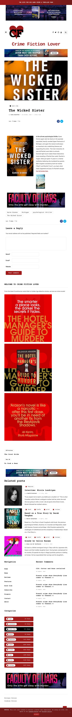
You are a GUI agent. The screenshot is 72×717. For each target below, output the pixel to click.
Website (8, 266)
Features (7, 581)
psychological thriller (42, 212)
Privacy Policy (10, 698)
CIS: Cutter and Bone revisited (50, 569)
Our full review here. (42, 171)
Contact (7, 598)
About (6, 602)
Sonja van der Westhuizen (33, 544)
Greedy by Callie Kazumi (38, 541)
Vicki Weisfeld (15, 114)
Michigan (25, 212)
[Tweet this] (61, 121)
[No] (70, 712)
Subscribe (8, 590)
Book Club (8, 586)
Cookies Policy (10, 701)
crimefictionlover (31, 493)
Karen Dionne (12, 212)
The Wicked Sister (14, 215)
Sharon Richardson (31, 518)
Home (6, 569)
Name (8, 254)
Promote (7, 594)
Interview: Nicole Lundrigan (40, 490)
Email (8, 260)
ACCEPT (36, 714)
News (6, 573)
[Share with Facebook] (58, 121)
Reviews (7, 577)
